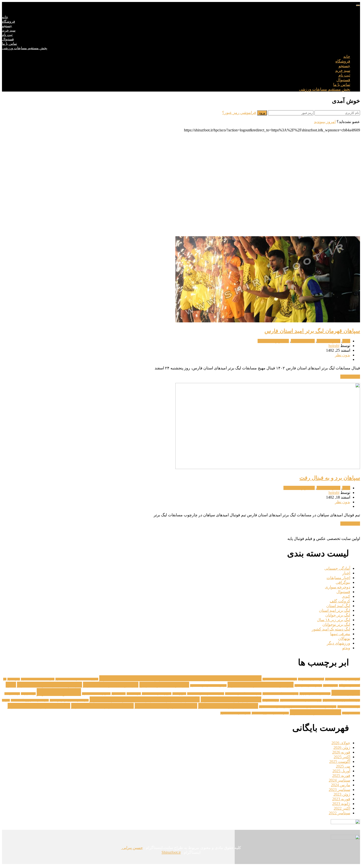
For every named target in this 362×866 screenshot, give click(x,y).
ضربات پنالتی (134, 693)
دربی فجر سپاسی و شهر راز (314, 693)
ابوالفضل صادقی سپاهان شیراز (280, 679)
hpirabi (334, 346)
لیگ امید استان (303, 341)
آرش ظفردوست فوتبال (311, 679)
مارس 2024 (340, 785)
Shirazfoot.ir (171, 852)
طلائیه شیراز (119, 693)
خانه (5, 17)
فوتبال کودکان (12, 693)
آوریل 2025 (341, 771)
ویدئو (346, 648)
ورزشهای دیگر (338, 643)
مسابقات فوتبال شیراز (315, 712)
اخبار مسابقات (328, 341)
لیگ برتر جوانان (337, 615)
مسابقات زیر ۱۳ (351, 713)
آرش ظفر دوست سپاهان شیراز (342, 679)
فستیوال (8, 39)
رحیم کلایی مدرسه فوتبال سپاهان (205, 693)
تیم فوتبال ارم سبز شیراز (308, 685)
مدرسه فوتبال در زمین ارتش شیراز (69, 700)
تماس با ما (9, 44)
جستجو (7, 26)
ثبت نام (7, 35)
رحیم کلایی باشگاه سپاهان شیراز (280, 693)
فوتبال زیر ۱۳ (28, 693)
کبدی (346, 596)
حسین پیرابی (132, 848)
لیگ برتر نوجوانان (336, 624)
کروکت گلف (340, 601)
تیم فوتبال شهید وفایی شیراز (49, 685)
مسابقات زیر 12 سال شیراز (39, 706)
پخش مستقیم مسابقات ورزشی (24, 48)
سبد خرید (9, 30)
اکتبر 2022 (342, 808)
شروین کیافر (179, 693)
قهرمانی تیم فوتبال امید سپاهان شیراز (301, 700)
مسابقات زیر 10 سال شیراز (166, 706)
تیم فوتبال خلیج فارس (164, 685)
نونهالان (344, 638)
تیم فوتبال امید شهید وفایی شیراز (208, 685)
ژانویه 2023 (341, 804)
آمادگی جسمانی (337, 568)
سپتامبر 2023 (339, 789)
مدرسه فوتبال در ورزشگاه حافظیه (30, 700)
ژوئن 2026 (341, 747)
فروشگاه (8, 21)
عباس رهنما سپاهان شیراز (96, 693)
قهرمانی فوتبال (270, 700)
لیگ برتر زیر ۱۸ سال (333, 620)
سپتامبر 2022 (339, 813)
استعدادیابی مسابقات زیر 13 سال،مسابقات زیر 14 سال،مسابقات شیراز (180, 678)
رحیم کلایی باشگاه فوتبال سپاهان (243, 693)
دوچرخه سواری (337, 587)
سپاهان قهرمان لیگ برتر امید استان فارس (312, 331)
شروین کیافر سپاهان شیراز (156, 693)
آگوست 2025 (339, 761)
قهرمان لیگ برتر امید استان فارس (341, 700)
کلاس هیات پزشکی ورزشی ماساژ (270, 713)
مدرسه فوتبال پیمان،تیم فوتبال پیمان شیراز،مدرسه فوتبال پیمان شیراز (297, 706)
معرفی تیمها (340, 634)
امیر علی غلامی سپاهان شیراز (37, 679)
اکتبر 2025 (342, 757)
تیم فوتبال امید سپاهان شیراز (261, 685)
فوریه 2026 (341, 752)
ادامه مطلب (350, 377)
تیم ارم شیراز (330, 685)
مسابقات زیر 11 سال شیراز (102, 706)
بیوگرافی (343, 582)
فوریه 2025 (341, 775)
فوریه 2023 (341, 799)
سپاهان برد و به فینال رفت (329, 478)
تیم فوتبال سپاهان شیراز (110, 685)
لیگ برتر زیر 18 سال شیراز (231, 699)
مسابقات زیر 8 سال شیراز (228, 706)
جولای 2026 (340, 743)
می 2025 (343, 766)
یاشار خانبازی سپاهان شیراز (235, 713)
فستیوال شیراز (59, 692)
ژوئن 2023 (341, 794)
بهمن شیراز (13, 679)
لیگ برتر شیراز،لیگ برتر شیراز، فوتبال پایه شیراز (145, 699)
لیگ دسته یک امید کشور (331, 629)
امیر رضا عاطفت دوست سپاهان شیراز (76, 679)
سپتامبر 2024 (339, 780)
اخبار (346, 341)
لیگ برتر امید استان (273, 341)
